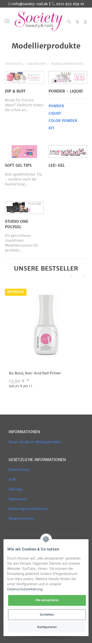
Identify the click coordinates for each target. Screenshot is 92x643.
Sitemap (15, 489)
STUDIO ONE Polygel (16, 224)
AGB (12, 479)
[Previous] (71, 277)
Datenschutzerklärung (25, 589)
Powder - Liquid (66, 91)
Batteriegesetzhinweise (28, 509)
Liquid (55, 113)
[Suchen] (69, 21)
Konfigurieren (47, 627)
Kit (51, 128)
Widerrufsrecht (21, 518)
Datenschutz (19, 469)
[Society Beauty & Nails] (38, 21)
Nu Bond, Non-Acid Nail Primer (35, 373)
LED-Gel (57, 165)
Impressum (18, 499)
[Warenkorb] (77, 21)
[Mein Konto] (84, 21)
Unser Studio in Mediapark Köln (35, 442)
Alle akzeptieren (47, 600)
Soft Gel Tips (18, 165)
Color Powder (63, 121)
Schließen (47, 614)
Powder (56, 106)
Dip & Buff (15, 91)
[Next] (84, 277)
